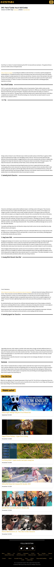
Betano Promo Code (9, 554)
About (10, 558)
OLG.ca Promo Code (21, 554)
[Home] (7, 2)
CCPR (22, 559)
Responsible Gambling (41, 558)
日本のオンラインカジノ (43, 554)
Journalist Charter (18, 558)
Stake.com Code (32, 554)
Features (16, 9)
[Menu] (51, 2)
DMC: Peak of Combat (6, 72)
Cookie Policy (30, 559)
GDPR (50, 558)
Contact (4, 558)
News (3, 553)
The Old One (26, 9)
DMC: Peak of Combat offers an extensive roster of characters (16, 292)
